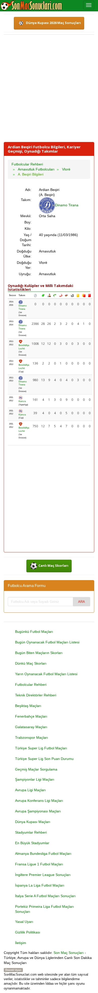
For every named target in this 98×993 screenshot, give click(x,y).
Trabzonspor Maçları (31, 737)
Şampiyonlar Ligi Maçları (34, 779)
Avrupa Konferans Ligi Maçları (39, 801)
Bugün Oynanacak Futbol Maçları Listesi (47, 642)
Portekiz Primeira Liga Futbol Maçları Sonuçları (44, 909)
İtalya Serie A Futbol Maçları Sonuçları (45, 896)
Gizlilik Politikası (27, 932)
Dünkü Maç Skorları (30, 663)
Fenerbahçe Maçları (31, 716)
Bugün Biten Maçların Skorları (39, 653)
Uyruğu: (25, 274)
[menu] (88, 5)
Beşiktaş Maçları (28, 706)
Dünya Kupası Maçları (32, 822)
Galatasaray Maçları (31, 727)
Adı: (28, 190)
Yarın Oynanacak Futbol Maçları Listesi (46, 674)
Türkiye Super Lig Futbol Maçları (41, 748)
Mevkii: (25, 216)
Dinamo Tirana (66, 205)
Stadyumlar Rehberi (31, 832)
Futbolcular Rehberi (30, 685)
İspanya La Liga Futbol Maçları (39, 885)
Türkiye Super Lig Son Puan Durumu (44, 759)
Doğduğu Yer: (24, 265)
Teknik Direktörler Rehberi (35, 695)
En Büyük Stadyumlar (32, 843)
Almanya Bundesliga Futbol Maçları (43, 854)
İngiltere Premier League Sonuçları (43, 875)
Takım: (26, 200)
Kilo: (28, 228)
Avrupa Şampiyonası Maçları (38, 811)
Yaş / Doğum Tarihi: (25, 240)
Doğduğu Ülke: (24, 253)
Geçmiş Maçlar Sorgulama (36, 769)
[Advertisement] (49, 88)
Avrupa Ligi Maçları (30, 790)
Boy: (27, 222)
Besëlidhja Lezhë (24, 347)
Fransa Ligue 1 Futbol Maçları (39, 864)
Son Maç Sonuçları (69, 953)
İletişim (20, 943)
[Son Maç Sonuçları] (31, 5)
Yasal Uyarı (24, 922)
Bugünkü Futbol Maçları (34, 632)
